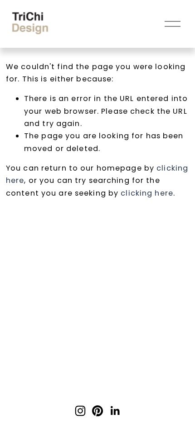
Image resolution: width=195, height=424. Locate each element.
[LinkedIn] (114, 410)
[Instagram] (80, 410)
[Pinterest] (97, 410)
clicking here (147, 193)
